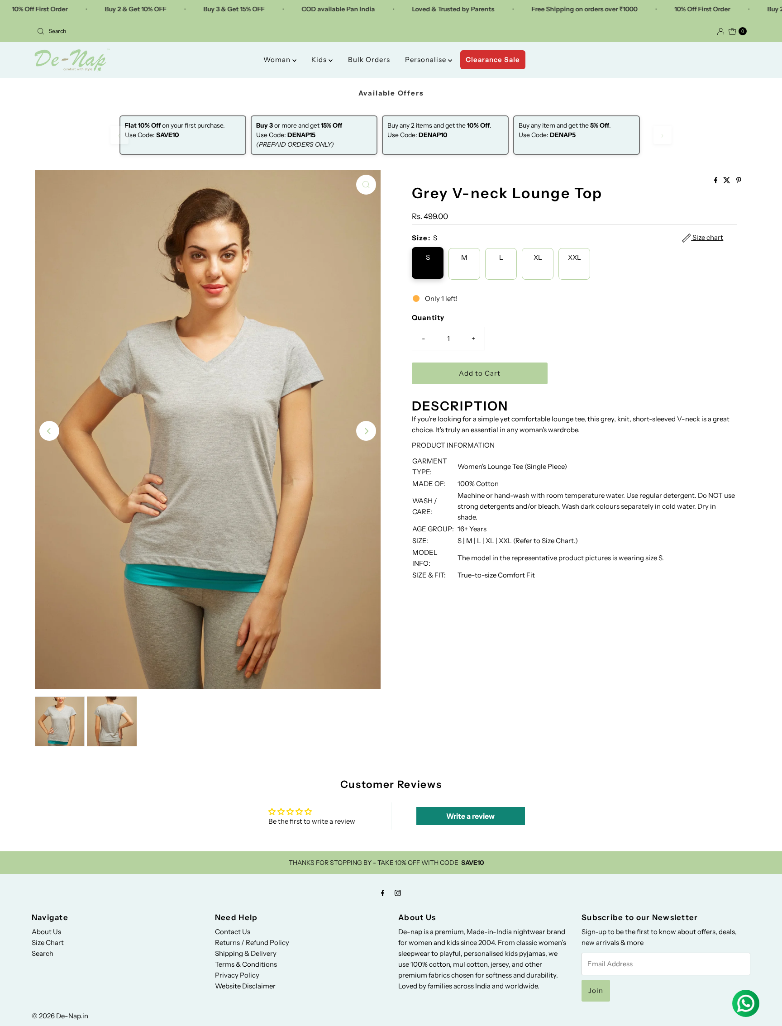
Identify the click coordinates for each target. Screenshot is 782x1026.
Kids (320, 59)
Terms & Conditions (246, 964)
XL (538, 257)
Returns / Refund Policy (252, 942)
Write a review (470, 816)
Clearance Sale (493, 59)
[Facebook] (383, 893)
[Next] (366, 431)
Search (42, 953)
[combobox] (210, 31)
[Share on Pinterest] (738, 180)
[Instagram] (398, 893)
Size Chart (48, 942)
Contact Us (232, 931)
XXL (574, 257)
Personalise (426, 59)
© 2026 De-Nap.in (60, 1016)
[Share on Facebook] (716, 180)
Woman (277, 59)
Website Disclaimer (245, 986)
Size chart (707, 238)
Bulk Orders (369, 59)
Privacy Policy (237, 975)
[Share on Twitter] (727, 180)
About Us (46, 931)
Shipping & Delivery (246, 953)
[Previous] (49, 431)
